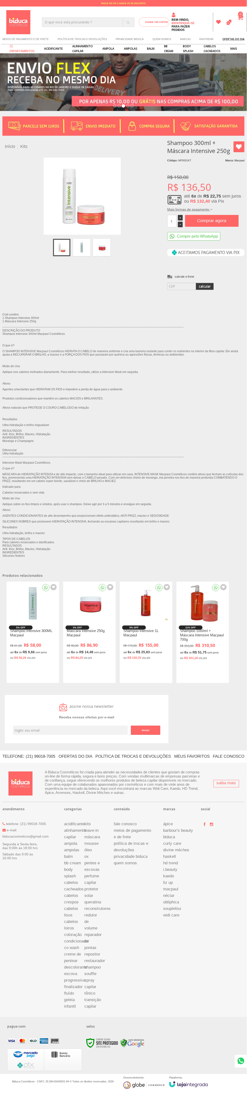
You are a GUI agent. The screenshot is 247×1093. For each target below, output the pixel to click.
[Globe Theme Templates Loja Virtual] (143, 1085)
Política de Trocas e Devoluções (82, 39)
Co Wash (71, 947)
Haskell (169, 856)
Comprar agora (211, 220)
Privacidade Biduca (130, 39)
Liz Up (168, 882)
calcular (205, 286)
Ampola (70, 843)
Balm (68, 856)
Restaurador (94, 960)
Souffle (90, 973)
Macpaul (239, 160)
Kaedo (168, 876)
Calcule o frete (184, 276)
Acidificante (74, 824)
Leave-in (91, 830)
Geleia (69, 999)
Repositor (92, 954)
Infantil (70, 1006)
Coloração (73, 934)
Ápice (168, 824)
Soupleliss (172, 908)
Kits (23, 146)
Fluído (69, 993)
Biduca (169, 837)
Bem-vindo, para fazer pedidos (183, 25)
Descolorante (75, 967)
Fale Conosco (228, 756)
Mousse (91, 843)
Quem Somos (162, 39)
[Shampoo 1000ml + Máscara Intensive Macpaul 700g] (202, 632)
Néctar (168, 895)
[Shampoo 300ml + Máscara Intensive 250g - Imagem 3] (101, 247)
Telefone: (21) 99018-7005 (28, 756)
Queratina (92, 902)
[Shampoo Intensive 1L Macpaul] (146, 632)
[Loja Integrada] (188, 1084)
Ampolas (71, 850)
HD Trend (170, 863)
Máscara (92, 837)
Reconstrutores (97, 908)
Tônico (89, 993)
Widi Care (171, 915)
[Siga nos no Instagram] (211, 824)
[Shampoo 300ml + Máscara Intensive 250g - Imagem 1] (61, 247)
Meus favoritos (218, 22)
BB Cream (72, 863)
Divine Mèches (176, 850)
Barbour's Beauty (178, 830)
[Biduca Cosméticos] (18, 22)
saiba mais (226, 783)
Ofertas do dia (75, 756)
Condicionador (76, 941)
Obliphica (171, 902)
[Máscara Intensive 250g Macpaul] (89, 632)
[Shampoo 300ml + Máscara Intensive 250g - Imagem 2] (81, 247)
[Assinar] (145, 730)
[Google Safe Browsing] (132, 1043)
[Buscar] (128, 22)
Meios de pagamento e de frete (25, 39)
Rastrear (206, 39)
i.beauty (170, 869)
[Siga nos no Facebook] (204, 824)
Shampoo (92, 967)
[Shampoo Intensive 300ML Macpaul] (33, 632)
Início (10, 146)
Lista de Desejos (239, 146)
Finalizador (73, 986)
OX (86, 856)
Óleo (88, 850)
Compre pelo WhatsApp (197, 236)
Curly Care (172, 843)
